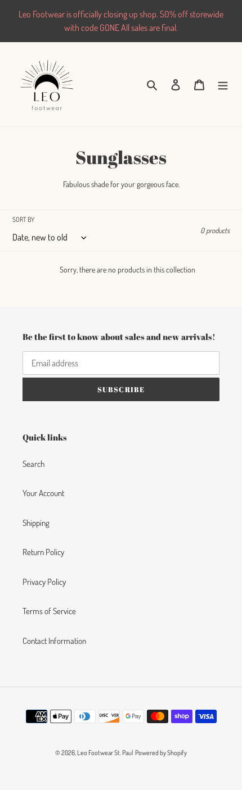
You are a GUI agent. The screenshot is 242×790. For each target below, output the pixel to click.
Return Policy (43, 552)
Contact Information (54, 640)
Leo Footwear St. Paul (105, 752)
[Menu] (223, 84)
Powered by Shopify (161, 752)
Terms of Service (49, 611)
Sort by (23, 219)
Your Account (43, 493)
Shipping (36, 522)
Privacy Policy (44, 581)
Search (33, 463)
